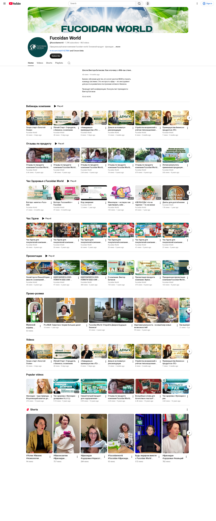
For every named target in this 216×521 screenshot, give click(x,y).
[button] (86, 96)
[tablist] (108, 63)
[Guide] (4, 3)
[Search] (139, 3)
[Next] (189, 117)
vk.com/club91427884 (61, 51)
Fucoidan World (31, 132)
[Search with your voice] (147, 3)
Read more (86, 97)
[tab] (31, 63)
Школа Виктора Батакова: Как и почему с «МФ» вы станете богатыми (107, 70)
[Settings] (197, 3)
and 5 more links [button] (77, 51)
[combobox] (102, 3)
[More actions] (51, 127)
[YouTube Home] (14, 3)
